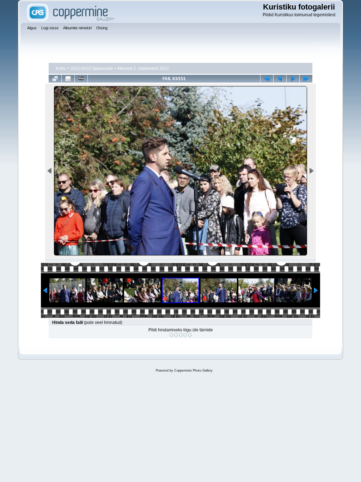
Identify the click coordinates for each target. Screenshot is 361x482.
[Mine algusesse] (267, 79)
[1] (171, 334)
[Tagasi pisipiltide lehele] (55, 79)
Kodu (61, 68)
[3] (180, 334)
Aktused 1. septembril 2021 (143, 68)
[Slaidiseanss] (81, 79)
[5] (190, 334)
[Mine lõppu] (306, 79)
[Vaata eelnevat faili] (280, 79)
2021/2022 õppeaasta (92, 68)
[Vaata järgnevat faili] (293, 79)
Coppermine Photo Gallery (193, 370)
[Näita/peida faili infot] (68, 79)
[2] (176, 334)
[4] (185, 334)
